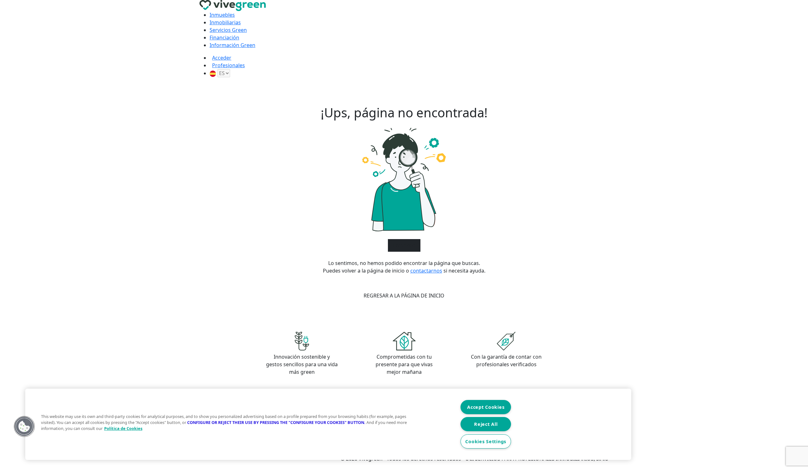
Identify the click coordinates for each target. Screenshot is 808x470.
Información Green (232, 45)
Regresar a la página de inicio (404, 295)
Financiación (224, 37)
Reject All (485, 424)
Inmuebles (222, 14)
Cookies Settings (485, 441)
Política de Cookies (123, 428)
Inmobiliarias (225, 22)
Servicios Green (228, 29)
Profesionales (228, 65)
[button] (24, 426)
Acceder (221, 57)
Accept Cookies (485, 407)
